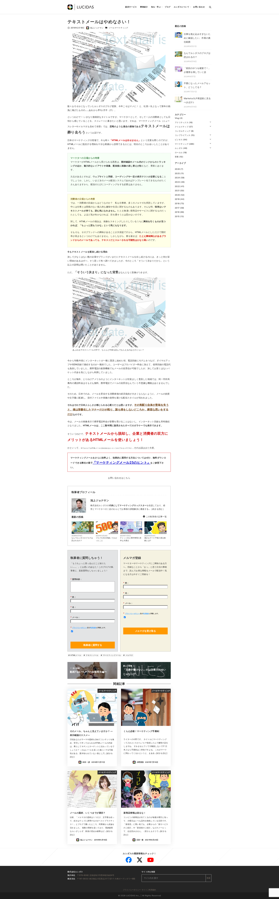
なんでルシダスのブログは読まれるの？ (82, 539)
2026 (177, 169)
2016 (177, 212)
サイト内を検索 (148, 872)
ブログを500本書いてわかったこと (106, 539)
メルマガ (129, 655)
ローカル (179, 152)
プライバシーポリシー (79, 627)
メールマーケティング (118, 28)
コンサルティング (182, 131)
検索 (209, 878)
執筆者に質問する (92, 645)
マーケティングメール (112, 655)
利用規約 (93, 627)
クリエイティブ (181, 126)
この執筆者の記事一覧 (156, 516)
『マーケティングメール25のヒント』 (121, 462)
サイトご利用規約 (149, 890)
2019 (177, 199)
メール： (75, 617)
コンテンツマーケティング (84, 533)
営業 (177, 157)
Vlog (177, 118)
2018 (177, 203)
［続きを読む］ (157, 509)
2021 (177, 190)
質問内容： (76, 579)
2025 (177, 173)
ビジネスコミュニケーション (132, 533)
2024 (177, 177)
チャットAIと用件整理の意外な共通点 (130, 539)
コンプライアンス (182, 135)
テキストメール (91, 655)
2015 (177, 216)
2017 (177, 208)
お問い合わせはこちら (119, 478)
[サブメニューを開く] (210, 122)
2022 (177, 186)
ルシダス (114, 533)
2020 (177, 195)
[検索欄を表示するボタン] (210, 7)
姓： (73, 597)
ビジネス (163, 533)
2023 (177, 182)
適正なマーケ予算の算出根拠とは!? (155, 539)
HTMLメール (75, 655)
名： (73, 607)
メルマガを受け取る (145, 630)
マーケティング (181, 144)
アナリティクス (181, 122)
